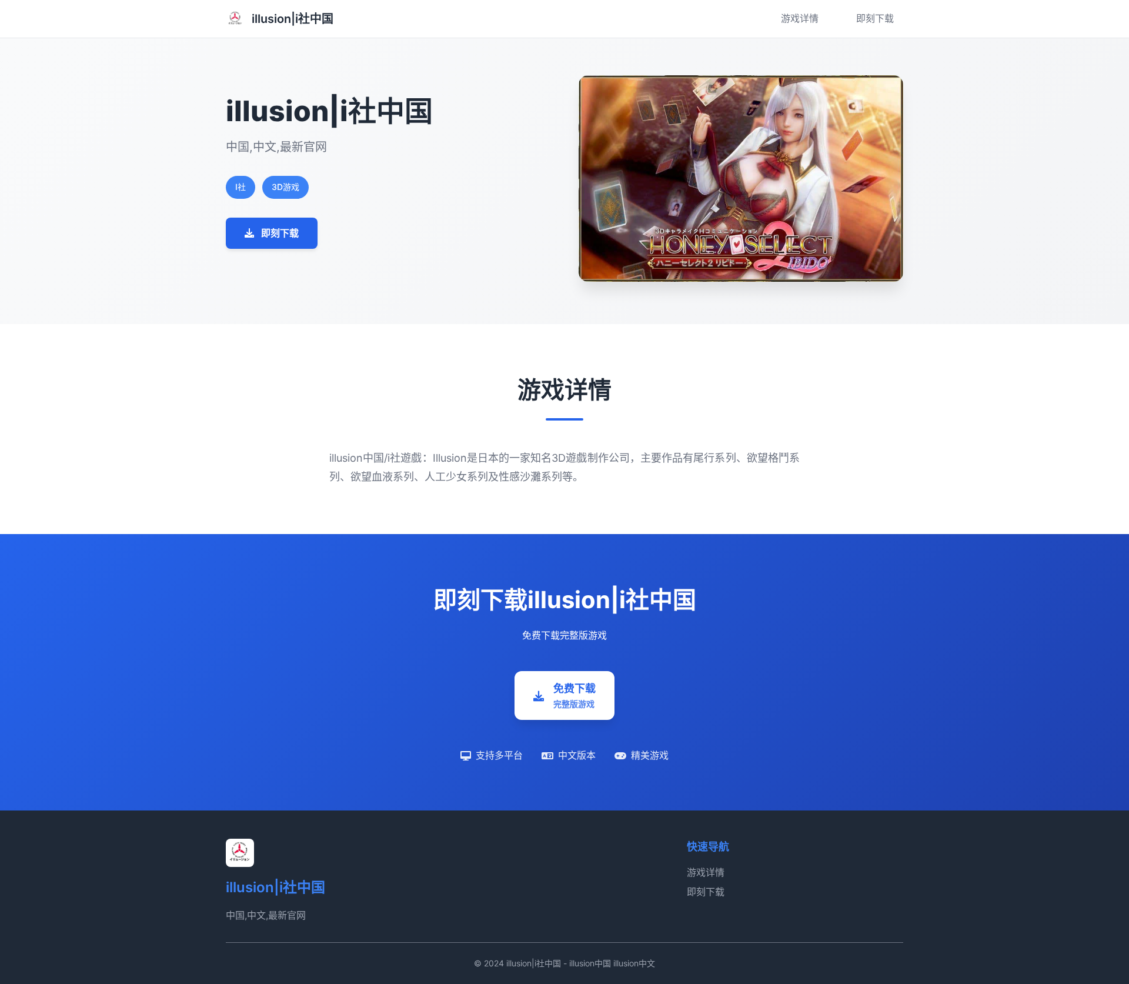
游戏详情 (800, 18)
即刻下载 (875, 18)
